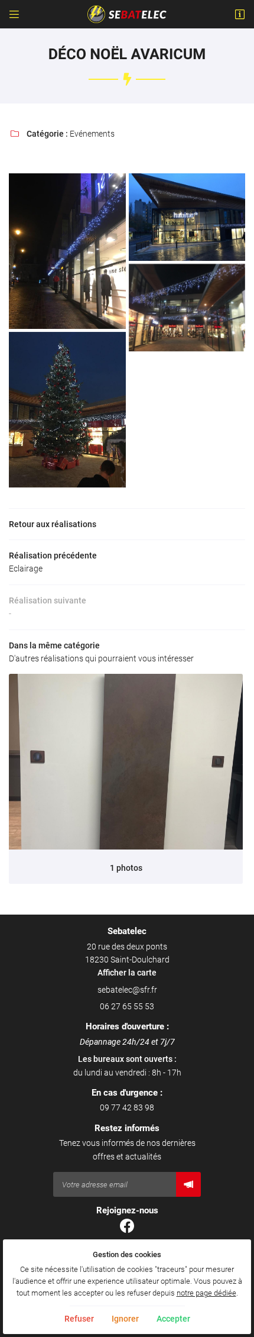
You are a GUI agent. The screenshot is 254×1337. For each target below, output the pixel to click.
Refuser (79, 1318)
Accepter (173, 1318)
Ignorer (125, 1318)
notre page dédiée (206, 1292)
